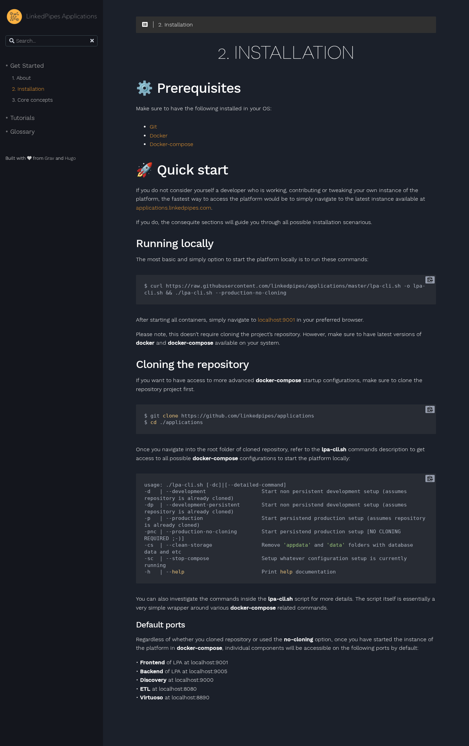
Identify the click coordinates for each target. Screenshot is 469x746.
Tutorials (20, 117)
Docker (159, 136)
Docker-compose (171, 144)
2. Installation (28, 89)
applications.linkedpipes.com (173, 208)
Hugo (70, 158)
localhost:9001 (276, 320)
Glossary (20, 131)
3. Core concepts (32, 100)
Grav (49, 158)
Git (153, 127)
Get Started (24, 65)
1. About (21, 78)
